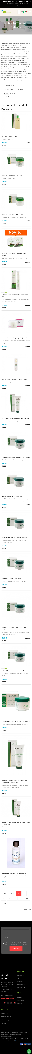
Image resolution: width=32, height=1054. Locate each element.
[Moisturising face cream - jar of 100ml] (16, 199)
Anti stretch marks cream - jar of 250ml (13, 670)
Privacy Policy (22, 987)
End (4, 903)
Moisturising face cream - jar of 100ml (12, 214)
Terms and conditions (20, 980)
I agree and (16, 943)
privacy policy (25, 943)
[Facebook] (4, 1003)
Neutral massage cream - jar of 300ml (12, 496)
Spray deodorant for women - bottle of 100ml (14, 379)
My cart (4, 1023)
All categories (21, 1000)
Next (26, 898)
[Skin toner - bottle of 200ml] (16, 121)
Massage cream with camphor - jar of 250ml (14, 537)
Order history (5, 1020)
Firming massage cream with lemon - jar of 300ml (16, 457)
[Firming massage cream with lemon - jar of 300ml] (16, 442)
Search (20, 1003)
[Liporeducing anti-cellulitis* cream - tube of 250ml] (16, 701)
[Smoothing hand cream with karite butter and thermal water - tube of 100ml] (16, 755)
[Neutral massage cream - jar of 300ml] (16, 481)
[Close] (30, 2)
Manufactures (21, 997)
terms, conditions (13, 943)
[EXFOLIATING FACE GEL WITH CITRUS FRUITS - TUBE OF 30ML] (16, 807)
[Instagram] (15, 1003)
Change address (6, 1016)
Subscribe (16, 948)
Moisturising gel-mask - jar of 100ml (12, 175)
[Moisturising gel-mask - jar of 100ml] (16, 160)
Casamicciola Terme (10, 1034)
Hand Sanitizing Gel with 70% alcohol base (14, 873)
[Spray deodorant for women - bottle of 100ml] (16, 364)
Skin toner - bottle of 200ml (9, 136)
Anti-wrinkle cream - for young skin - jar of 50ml (15, 338)
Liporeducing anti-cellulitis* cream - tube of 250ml (16, 721)
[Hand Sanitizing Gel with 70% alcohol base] (16, 853)
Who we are (21, 975)
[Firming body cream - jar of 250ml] (16, 563)
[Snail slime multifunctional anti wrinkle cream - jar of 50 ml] (16, 238)
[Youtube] (11, 1003)
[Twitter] (8, 1003)
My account (5, 1013)
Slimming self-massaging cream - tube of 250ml (15, 418)
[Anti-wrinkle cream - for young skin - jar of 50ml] (16, 323)
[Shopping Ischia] (6, 11)
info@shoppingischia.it (7, 998)
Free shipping (21, 984)
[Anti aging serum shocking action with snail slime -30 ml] (16, 279)
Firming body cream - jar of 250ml (11, 578)
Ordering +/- (8, 85)
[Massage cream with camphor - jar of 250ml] (16, 522)
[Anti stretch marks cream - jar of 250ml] (16, 655)
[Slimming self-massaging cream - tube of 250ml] (16, 403)
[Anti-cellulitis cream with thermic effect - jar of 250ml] (16, 607)
